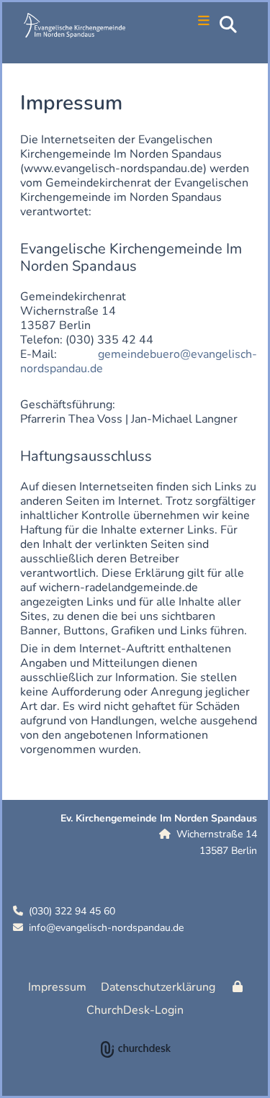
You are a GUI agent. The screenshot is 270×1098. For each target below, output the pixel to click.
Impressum (57, 987)
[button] (196, 22)
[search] (228, 24)
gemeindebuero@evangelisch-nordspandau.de (138, 361)
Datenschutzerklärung (158, 987)
